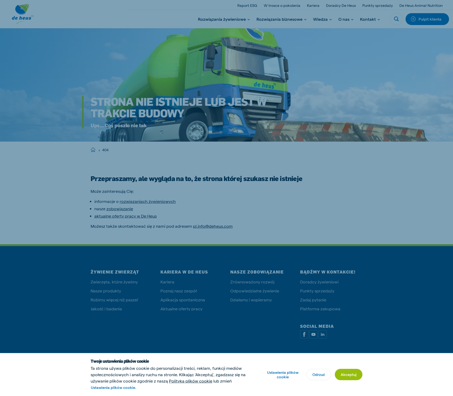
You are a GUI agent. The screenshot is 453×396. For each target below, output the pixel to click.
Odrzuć (318, 374)
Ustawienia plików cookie (282, 374)
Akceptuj (349, 374)
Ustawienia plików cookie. (113, 387)
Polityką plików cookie (190, 380)
